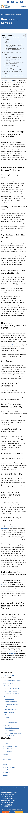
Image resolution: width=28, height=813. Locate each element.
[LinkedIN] (17, 2)
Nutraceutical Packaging (9, 767)
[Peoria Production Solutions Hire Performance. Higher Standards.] (5, 6)
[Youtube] (21, 2)
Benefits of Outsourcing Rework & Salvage (12, 53)
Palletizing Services (10, 720)
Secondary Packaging (8, 712)
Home (2, 14)
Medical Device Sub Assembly (13, 735)
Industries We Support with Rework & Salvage (13, 72)
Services (7, 14)
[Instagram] (12, 2)
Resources (9, 789)
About (2, 789)
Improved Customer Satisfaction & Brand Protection (14, 67)
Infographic (5, 762)
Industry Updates (7, 759)
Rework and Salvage (8, 707)
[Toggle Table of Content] (23, 35)
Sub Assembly (6, 725)
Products (23, 787)
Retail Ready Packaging (11, 722)
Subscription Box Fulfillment (12, 693)
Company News (7, 741)
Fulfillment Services (8, 685)
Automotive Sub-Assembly (12, 728)
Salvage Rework (7, 770)
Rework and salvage (7, 80)
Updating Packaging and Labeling (14, 44)
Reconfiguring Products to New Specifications (14, 46)
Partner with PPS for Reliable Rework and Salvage (13, 75)
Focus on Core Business (11, 63)
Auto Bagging (8, 714)
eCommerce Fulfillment (11, 691)
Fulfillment (5, 754)
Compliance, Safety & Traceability (14, 69)
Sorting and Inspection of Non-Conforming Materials (13, 50)
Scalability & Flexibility (11, 65)
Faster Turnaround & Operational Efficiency (14, 60)
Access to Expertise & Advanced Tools (15, 62)
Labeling (7, 717)
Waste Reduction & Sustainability (13, 57)
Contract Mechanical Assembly (13, 733)
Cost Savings (8, 56)
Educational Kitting (9, 699)
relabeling (17, 526)
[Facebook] (8, 2)
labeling (10, 526)
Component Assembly (10, 730)
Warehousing (6, 775)
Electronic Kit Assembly (11, 701)
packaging (4, 528)
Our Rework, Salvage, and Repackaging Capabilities (13, 38)
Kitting (4, 696)
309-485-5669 (8, 805)
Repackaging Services (8, 675)
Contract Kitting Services (9, 749)
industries (4, 584)
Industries (15, 787)
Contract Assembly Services (10, 746)
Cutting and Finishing (8, 683)
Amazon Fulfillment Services (12, 688)
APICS (12, 345)
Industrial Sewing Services (9, 756)
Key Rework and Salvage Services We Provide (14, 41)
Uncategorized (6, 772)
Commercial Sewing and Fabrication (12, 680)
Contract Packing (7, 751)
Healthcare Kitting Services (12, 704)
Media (6, 743)
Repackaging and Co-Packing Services (15, 48)
